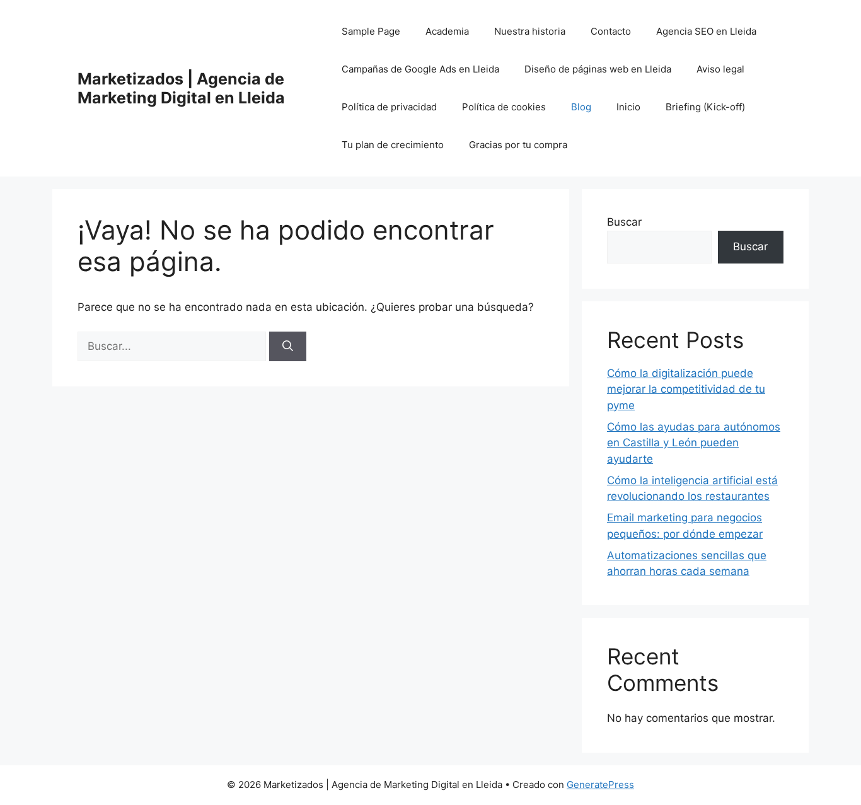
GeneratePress (600, 785)
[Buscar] (287, 347)
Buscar (624, 222)
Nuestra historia (529, 31)
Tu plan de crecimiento (393, 145)
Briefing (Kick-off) (705, 107)
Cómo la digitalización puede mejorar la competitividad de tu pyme (686, 389)
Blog (581, 107)
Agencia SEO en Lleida (706, 31)
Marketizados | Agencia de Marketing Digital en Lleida (181, 88)
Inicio (628, 107)
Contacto (611, 31)
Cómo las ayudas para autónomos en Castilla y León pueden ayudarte (693, 442)
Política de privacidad (389, 107)
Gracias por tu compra (518, 145)
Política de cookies (504, 107)
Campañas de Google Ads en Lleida (420, 69)
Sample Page (371, 31)
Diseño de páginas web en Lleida (597, 69)
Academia (447, 31)
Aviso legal (720, 69)
